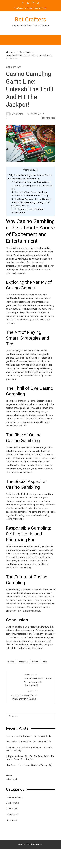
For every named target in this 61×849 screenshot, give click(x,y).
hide (35, 170)
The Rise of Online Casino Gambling (29, 195)
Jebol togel (11, 779)
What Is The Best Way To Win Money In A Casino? (24, 695)
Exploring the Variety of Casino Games (31, 182)
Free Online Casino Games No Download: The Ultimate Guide (38, 680)
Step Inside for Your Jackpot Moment (30, 25)
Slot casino (11, 820)
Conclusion (18, 212)
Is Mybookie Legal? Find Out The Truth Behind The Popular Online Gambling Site (30, 758)
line (45, 662)
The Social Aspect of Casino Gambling (31, 199)
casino (11, 662)
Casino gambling (13, 67)
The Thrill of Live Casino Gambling (29, 192)
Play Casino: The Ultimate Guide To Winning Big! (29, 765)
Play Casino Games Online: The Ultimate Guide (28, 741)
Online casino (12, 814)
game (35, 662)
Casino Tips (11, 808)
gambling (24, 662)
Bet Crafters (30, 19)
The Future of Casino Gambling (27, 209)
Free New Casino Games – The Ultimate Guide (28, 736)
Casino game (12, 803)
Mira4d (9, 775)
